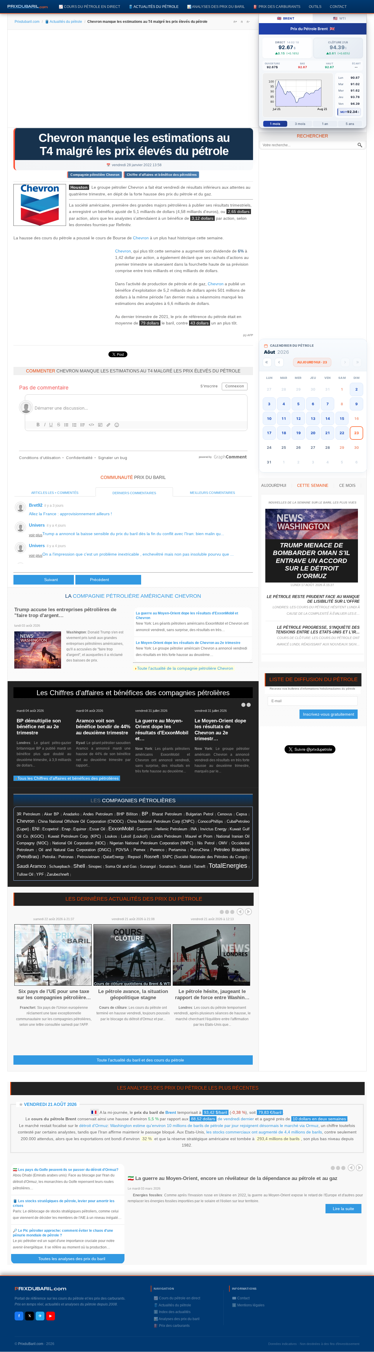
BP (145, 813)
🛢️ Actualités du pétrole (154, 6)
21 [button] (327, 433)
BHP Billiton (127, 814)
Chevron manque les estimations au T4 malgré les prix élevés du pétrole (134, 144)
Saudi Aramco (31, 866)
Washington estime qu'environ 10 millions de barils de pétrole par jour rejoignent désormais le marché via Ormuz (214, 1125)
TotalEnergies (228, 865)
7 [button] (327, 404)
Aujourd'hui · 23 (312, 362)
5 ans (350, 124)
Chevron (141, 238)
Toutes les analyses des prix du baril (75, 1258)
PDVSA (122, 850)
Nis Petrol (205, 843)
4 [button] (284, 404)
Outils (315, 6)
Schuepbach (59, 867)
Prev (240, 911)
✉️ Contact (241, 1298)
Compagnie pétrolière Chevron (95, 174)
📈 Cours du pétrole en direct (89, 6)
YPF (40, 874)
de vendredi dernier (222, 1118)
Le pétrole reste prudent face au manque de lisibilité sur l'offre (313, 599)
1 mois (275, 124)
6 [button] (313, 404)
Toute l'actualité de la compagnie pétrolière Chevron (185, 668)
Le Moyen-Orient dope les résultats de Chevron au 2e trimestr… (220, 729)
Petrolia (48, 857)
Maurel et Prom (198, 836)
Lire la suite (343, 1208)
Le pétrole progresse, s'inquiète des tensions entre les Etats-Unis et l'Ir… (318, 629)
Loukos (111, 836)
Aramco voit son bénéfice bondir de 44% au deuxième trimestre (103, 727)
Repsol (134, 857)
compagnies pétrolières (139, 800)
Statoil (185, 866)
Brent (170, 1112)
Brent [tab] (285, 18)
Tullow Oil (25, 874)
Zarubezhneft (58, 874)
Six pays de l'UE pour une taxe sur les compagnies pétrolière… (54, 994)
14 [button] (327, 418)
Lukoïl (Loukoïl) (134, 836)
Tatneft (199, 867)
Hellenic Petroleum (171, 829)
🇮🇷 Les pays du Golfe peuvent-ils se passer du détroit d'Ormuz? (65, 1170)
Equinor (79, 829)
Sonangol (148, 866)
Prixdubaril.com (27, 22)
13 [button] (313, 418)
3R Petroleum (28, 814)
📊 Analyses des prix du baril (216, 6)
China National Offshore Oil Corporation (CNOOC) (80, 821)
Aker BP (51, 814)
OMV (223, 843)
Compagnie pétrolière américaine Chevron (137, 596)
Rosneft (151, 856)
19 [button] (298, 433)
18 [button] (283, 433)
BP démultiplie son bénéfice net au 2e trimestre (39, 727)
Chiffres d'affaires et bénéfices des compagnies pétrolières (140, 693)
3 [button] (269, 404)
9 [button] (356, 404)
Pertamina (177, 850)
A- (248, 21)
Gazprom (144, 829)
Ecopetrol (50, 829)
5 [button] (298, 404)
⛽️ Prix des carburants (276, 6)
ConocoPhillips (210, 821)
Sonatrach (167, 866)
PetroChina (200, 850)
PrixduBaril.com (30, 1344)
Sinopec (95, 866)
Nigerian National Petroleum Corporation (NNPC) (151, 843)
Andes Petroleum (98, 814)
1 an (325, 124)
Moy (343, 112)
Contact (338, 6)
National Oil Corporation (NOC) (79, 843)
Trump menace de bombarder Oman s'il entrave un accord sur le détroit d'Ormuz (311, 561)
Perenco (157, 850)
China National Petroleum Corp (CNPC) (160, 821)
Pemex (140, 850)
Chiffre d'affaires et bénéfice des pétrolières (162, 174)
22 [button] (342, 433)
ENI (35, 829)
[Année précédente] (267, 362)
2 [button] (356, 389)
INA (194, 829)
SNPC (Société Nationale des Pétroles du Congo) (204, 857)
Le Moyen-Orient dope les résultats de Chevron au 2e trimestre (188, 643)
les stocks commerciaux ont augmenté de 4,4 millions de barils (264, 1132)
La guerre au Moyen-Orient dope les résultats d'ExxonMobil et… (161, 729)
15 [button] (342, 418)
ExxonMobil (121, 829)
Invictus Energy (213, 829)
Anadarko (71, 814)
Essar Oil (97, 829)
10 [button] (269, 418)
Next (248, 911)
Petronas (66, 857)
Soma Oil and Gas (121, 867)
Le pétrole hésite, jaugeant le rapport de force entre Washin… (212, 994)
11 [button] (283, 418)
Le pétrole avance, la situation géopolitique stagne (133, 994)
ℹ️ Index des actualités (172, 1312)
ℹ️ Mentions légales (248, 1305)
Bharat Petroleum (167, 814)
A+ (235, 21)
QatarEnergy (113, 857)
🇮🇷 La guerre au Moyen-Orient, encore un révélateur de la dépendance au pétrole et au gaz (232, 1178)
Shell (79, 866)
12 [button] (298, 418)
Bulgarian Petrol (199, 814)
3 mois (300, 124)
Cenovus (224, 814)
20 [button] (313, 433)
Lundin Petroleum (166, 836)
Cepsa (241, 814)
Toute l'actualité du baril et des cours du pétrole (140, 1060)
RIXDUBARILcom (40, 1289)
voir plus (35, 535)
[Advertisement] (133, 81)
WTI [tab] (339, 18)
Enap (66, 829)
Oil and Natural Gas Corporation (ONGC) (75, 850)
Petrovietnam (88, 857)
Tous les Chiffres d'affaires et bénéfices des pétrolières (68, 778)
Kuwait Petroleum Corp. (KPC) (74, 836)
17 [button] (269, 433)
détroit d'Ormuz (93, 1125)
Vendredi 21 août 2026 (50, 1104)
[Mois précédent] (279, 362)
